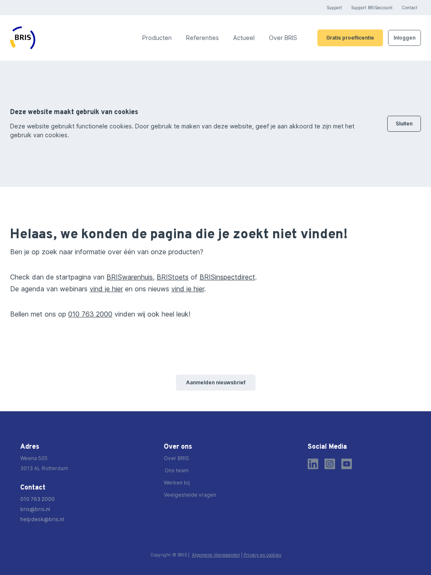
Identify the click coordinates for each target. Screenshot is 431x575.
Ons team (177, 470)
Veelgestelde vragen (190, 495)
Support (334, 7)
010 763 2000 (90, 314)
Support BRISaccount (372, 7)
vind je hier (106, 289)
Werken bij (177, 482)
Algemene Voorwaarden (216, 554)
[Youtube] (346, 463)
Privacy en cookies (262, 554)
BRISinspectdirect (227, 277)
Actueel (244, 38)
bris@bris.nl (35, 509)
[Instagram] (330, 463)
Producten (157, 38)
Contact (410, 7)
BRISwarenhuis (129, 277)
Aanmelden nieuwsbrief (215, 382)
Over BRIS (283, 38)
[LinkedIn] (313, 463)
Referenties (202, 38)
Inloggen (404, 38)
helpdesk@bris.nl (42, 519)
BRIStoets (173, 277)
